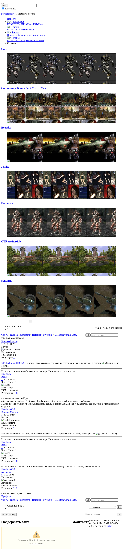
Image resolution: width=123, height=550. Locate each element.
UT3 (9, 24)
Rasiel (4, 376)
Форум (15, 32)
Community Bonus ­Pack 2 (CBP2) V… (25, 88)
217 (15, 488)
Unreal (30, 24)
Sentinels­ (6, 280)
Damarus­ (7, 203)
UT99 (24, 24)
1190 (15, 393)
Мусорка (47, 334)
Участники (32, 35)
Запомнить (10, 8)
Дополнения (18, 21)
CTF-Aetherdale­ (11, 241)
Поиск (41, 35)
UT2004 (16, 24)
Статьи (15, 27)
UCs (34, 40)
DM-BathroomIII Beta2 (66, 334)
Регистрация (7, 13)
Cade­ (4, 49)
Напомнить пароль (25, 13)
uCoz (109, 526)
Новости (11, 19)
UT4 (9, 40)
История (36, 334)
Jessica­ (5, 166)
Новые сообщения (16, 35)
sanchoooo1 (7, 472)
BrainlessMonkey (9, 341)
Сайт (13, 409)
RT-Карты (39, 24)
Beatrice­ (6, 127)
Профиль (6, 374)
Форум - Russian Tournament (15, 334)
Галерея (16, 37)
